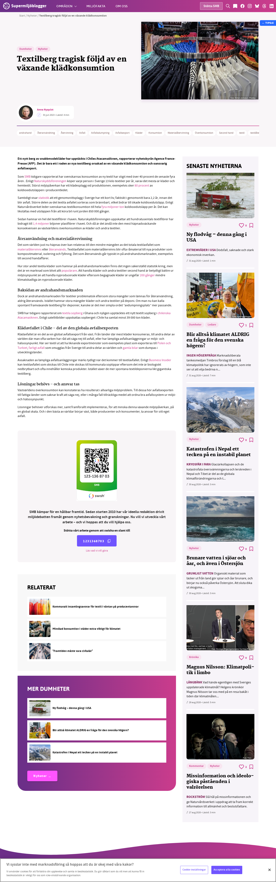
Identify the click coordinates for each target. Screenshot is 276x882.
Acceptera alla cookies (227, 870)
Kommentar (196, 766)
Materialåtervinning (178, 132)
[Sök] (228, 6)
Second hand (226, 132)
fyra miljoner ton (112, 207)
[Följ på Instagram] (250, 6)
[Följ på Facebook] (242, 6)
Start (22, 15)
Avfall (82, 132)
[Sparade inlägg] (235, 6)
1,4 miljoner (41, 224)
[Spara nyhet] (251, 225)
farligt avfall (37, 348)
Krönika (194, 657)
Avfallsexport (122, 132)
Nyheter (32, 15)
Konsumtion (155, 132)
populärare (69, 271)
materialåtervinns (30, 249)
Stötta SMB (211, 6)
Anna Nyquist (45, 110)
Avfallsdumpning (100, 132)
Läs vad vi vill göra (97, 550)
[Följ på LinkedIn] (272, 6)
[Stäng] (269, 869)
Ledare (212, 325)
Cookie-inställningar (194, 870)
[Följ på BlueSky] (257, 6)
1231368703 (93, 541)
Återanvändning (46, 132)
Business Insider (160, 360)
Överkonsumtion (204, 132)
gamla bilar (130, 348)
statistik (43, 198)
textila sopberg (72, 313)
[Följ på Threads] (264, 6)
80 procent (142, 185)
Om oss (122, 6)
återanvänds (57, 249)
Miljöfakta (95, 6)
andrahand (25, 132)
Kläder (139, 132)
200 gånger (147, 275)
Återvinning (67, 132)
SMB (27, 177)
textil (241, 132)
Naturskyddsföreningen (50, 181)
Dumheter (25, 49)
